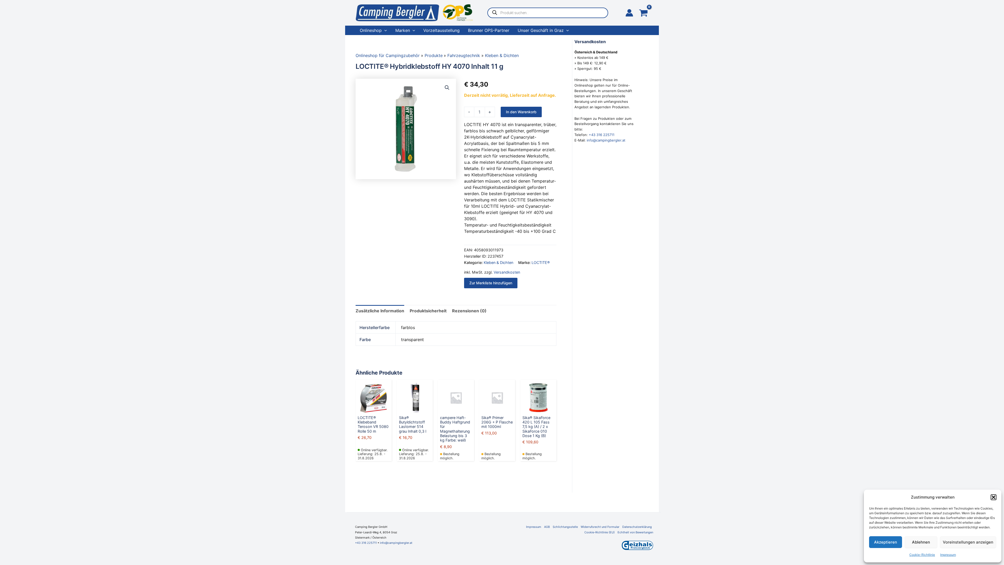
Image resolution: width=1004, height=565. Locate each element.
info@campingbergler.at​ (396, 543)
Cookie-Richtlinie (922, 555)
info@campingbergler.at (606, 140)
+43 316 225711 (601, 135)
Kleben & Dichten (498, 262)
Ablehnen (921, 542)
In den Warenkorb (521, 112)
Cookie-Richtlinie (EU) (599, 532)
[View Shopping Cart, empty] (643, 13)
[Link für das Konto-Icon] (629, 13)
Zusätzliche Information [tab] (380, 310)
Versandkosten (507, 272)
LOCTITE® (541, 262)
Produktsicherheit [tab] (428, 310)
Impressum (948, 555)
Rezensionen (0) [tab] (469, 310)
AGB (547, 527)
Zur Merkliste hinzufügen (490, 283)
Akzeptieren (885, 542)
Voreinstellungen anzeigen (968, 542)
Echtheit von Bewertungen (635, 532)
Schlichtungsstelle (565, 527)
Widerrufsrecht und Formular (600, 527)
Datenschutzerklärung (637, 527)
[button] (993, 497)
